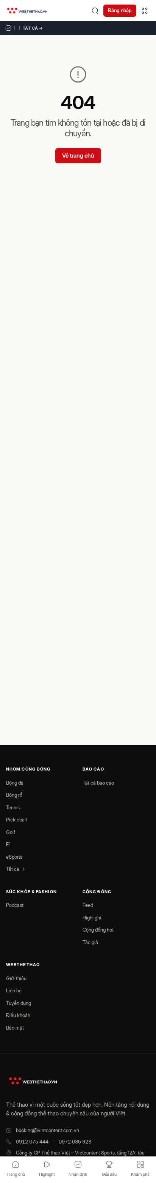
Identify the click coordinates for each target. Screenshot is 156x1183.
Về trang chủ (78, 155)
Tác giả (90, 942)
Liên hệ (14, 990)
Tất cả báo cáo (98, 783)
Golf (10, 832)
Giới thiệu (16, 978)
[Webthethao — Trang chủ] (27, 10)
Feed (88, 905)
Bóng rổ (14, 795)
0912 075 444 (32, 1142)
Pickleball (16, 820)
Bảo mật (15, 1028)
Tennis (13, 807)
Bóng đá (14, 783)
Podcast (14, 905)
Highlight (92, 917)
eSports (14, 857)
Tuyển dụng (18, 1003)
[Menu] (144, 10)
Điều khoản (18, 1015)
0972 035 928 (75, 1142)
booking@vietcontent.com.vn (47, 1130)
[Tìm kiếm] (95, 10)
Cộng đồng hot (98, 930)
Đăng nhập (120, 10)
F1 (8, 844)
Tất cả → (33, 28)
